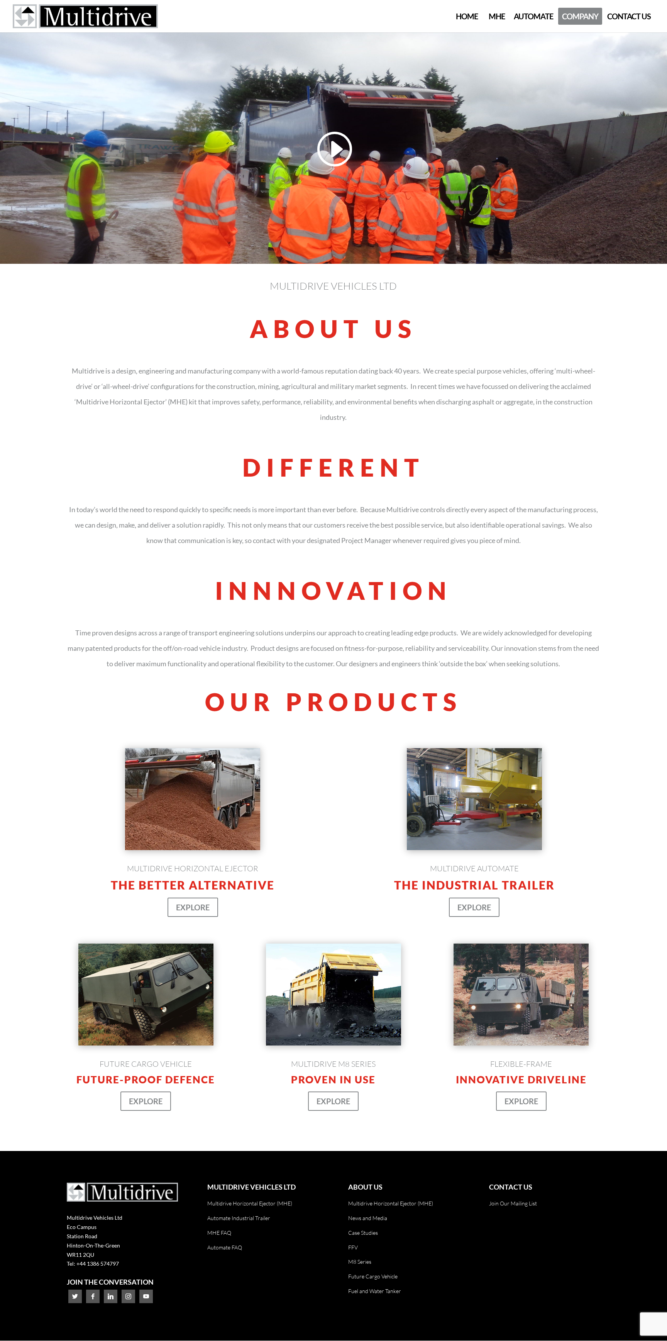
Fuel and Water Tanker (374, 1291)
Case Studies (363, 1232)
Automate (533, 16)
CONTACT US (510, 1187)
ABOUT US (365, 1187)
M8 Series (359, 1261)
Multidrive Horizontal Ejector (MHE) (249, 1203)
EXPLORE (193, 907)
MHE (497, 16)
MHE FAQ (219, 1232)
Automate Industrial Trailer (238, 1218)
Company (580, 16)
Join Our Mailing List (513, 1203)
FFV (353, 1247)
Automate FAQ (224, 1247)
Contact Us (629, 16)
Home (467, 16)
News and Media (367, 1218)
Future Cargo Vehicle (373, 1276)
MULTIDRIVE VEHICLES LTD (251, 1187)
